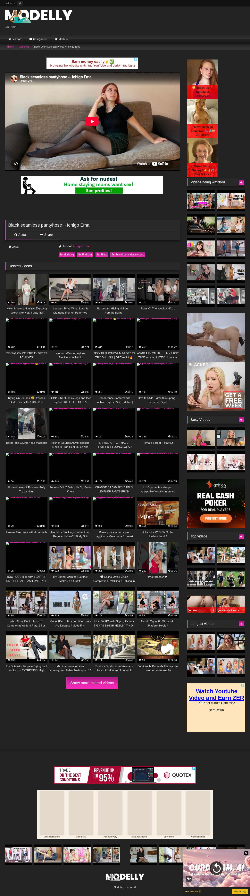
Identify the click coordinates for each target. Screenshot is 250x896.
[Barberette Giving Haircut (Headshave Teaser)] (201, 296)
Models (63, 39)
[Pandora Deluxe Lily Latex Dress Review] (201, 224)
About (22, 234)
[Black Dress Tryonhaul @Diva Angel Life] (231, 578)
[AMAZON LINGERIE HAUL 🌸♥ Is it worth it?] (231, 462)
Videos (17, 39)
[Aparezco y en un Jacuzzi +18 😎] (231, 642)
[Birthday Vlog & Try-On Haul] (201, 248)
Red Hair (87, 254)
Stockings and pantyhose (129, 254)
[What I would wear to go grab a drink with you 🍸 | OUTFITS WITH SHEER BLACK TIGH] (231, 200)
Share (48, 234)
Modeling (24, 46)
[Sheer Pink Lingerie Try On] (201, 438)
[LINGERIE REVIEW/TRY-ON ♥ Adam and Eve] (201, 462)
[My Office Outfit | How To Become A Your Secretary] (173, 855)
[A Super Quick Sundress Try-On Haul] (231, 224)
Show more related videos (92, 683)
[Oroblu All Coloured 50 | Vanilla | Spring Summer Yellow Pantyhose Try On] (47, 855)
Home (10, 46)
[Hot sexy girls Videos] (39, 17)
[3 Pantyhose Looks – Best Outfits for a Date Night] (18, 855)
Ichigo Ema (81, 246)
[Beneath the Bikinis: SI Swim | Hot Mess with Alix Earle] (201, 554)
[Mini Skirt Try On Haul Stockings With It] (201, 272)
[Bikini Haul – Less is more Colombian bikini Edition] (106, 855)
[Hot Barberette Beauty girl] (231, 296)
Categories (39, 39)
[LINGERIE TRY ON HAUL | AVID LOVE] (231, 438)
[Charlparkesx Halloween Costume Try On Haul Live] (201, 642)
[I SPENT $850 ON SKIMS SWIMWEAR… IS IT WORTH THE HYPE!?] (77, 855)
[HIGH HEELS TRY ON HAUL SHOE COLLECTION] (201, 578)
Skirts (103, 254)
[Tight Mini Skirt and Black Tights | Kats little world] (231, 248)
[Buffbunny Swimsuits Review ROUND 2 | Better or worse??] (231, 666)
